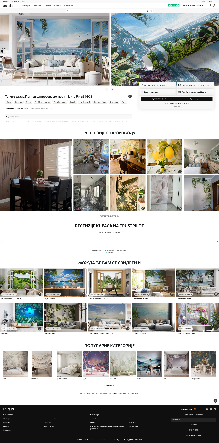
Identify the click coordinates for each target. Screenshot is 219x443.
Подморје (4, 333)
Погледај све (109, 385)
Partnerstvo (133, 426)
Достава (6, 426)
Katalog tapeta (49, 426)
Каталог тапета (90, 393)
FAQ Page (6, 419)
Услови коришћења (136, 419)
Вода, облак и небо (140, 333)
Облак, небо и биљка (140, 298)
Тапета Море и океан (104, 393)
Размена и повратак (51, 419)
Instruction (7, 430)
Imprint (92, 422)
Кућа (81, 393)
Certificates (48, 422)
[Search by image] (147, 10)
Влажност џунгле (51, 333)
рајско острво (50, 298)
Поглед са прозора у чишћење (11, 298)
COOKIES (132, 422)
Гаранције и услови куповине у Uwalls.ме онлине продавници (106, 427)
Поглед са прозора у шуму (98, 298)
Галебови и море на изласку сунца (101, 333)
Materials (6, 422)
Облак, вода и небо (184, 298)
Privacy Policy (94, 419)
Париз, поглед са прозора (186, 333)
